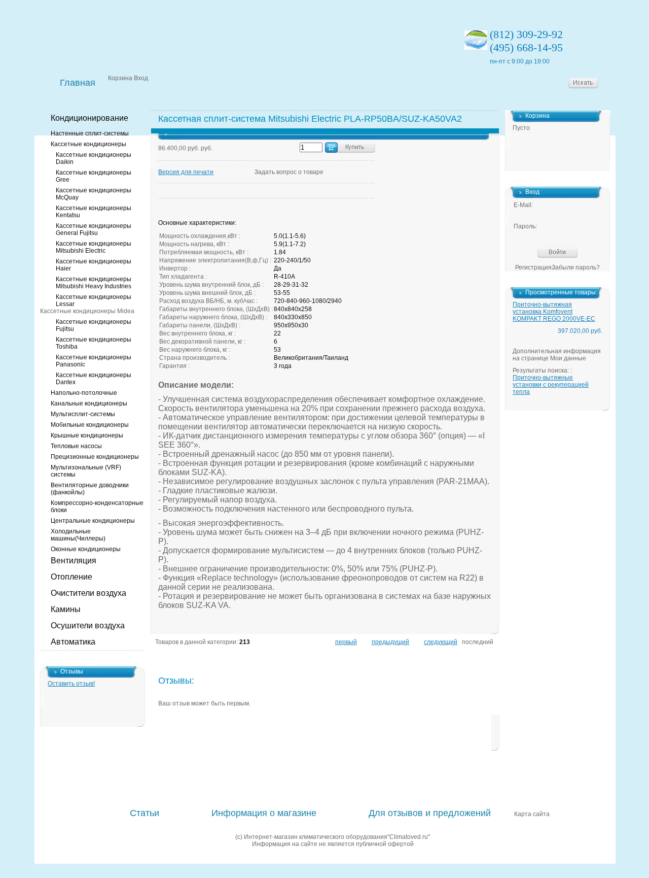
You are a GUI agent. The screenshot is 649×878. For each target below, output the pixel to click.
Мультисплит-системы (83, 414)
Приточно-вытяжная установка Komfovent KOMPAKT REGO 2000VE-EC (554, 311)
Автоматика (73, 641)
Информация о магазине (263, 813)
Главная (77, 83)
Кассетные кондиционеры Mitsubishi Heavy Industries (93, 283)
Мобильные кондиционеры (90, 424)
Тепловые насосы (76, 446)
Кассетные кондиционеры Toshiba (93, 343)
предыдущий (390, 642)
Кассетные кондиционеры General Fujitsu (93, 229)
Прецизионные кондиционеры (95, 456)
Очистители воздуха (88, 593)
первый (346, 642)
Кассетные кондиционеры (88, 144)
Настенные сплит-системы (90, 133)
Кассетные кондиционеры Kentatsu (93, 212)
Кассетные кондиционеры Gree (93, 176)
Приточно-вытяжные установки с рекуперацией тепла (551, 384)
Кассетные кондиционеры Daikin (93, 158)
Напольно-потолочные (84, 392)
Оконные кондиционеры (86, 549)
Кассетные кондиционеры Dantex (93, 379)
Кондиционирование (89, 118)
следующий (440, 642)
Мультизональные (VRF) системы (86, 471)
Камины (66, 609)
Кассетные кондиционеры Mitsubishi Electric (93, 247)
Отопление (71, 576)
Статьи (144, 813)
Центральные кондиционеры (93, 520)
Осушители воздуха (88, 625)
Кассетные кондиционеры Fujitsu (93, 325)
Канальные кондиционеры (89, 403)
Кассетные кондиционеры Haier (93, 265)
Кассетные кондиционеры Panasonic (93, 361)
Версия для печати (185, 172)
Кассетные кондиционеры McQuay (93, 194)
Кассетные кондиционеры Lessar (93, 300)
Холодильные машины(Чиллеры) (78, 535)
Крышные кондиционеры (87, 435)
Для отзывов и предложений (430, 813)
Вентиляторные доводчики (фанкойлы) (90, 489)
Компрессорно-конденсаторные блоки (97, 506)
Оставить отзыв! (71, 683)
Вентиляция (73, 560)
